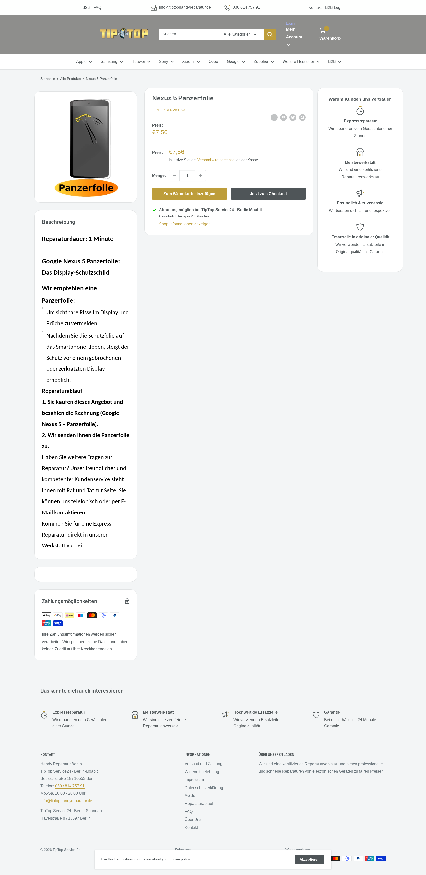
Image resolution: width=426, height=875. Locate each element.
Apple (81, 62)
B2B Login (334, 7)
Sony (163, 62)
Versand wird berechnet (216, 160)
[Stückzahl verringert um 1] (174, 175)
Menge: (159, 175)
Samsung (109, 62)
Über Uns (193, 819)
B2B (86, 7)
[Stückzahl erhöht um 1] (200, 175)
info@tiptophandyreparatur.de (185, 7)
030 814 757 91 (246, 7)
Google (233, 62)
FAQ (97, 7)
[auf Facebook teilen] (274, 117)
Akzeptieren (310, 859)
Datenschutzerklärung (204, 788)
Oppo (213, 62)
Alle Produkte (70, 79)
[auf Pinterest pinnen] (283, 117)
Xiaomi (188, 62)
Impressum (194, 779)
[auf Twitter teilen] (292, 117)
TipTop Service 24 (168, 110)
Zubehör (261, 62)
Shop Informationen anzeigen (185, 224)
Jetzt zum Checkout (268, 194)
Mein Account (294, 33)
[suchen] (270, 34)
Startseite (47, 79)
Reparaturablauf (199, 803)
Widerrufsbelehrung (202, 772)
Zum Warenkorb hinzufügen (189, 194)
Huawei (138, 62)
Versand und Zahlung (203, 764)
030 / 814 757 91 (70, 786)
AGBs (190, 795)
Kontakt (315, 7)
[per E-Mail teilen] (302, 117)
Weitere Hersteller (298, 62)
